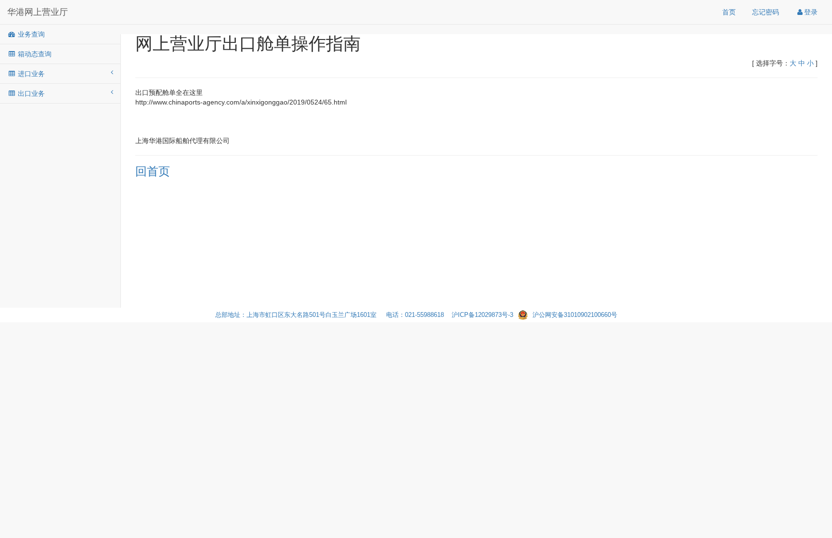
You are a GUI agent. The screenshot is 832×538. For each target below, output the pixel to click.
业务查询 (30, 34)
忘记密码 (765, 12)
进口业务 (30, 74)
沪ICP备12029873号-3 (482, 314)
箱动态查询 (34, 54)
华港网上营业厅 (37, 12)
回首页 (152, 171)
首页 (729, 12)
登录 (811, 12)
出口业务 (30, 93)
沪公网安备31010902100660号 (575, 314)
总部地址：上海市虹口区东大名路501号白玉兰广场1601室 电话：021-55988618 (333, 314)
